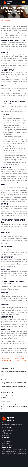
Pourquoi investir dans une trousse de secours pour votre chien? (7, 359)
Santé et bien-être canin (6, 20)
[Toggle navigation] (23, 2)
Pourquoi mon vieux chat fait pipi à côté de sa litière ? (13, 404)
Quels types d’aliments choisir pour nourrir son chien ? (14, 371)
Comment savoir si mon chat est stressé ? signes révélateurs (20, 358)
